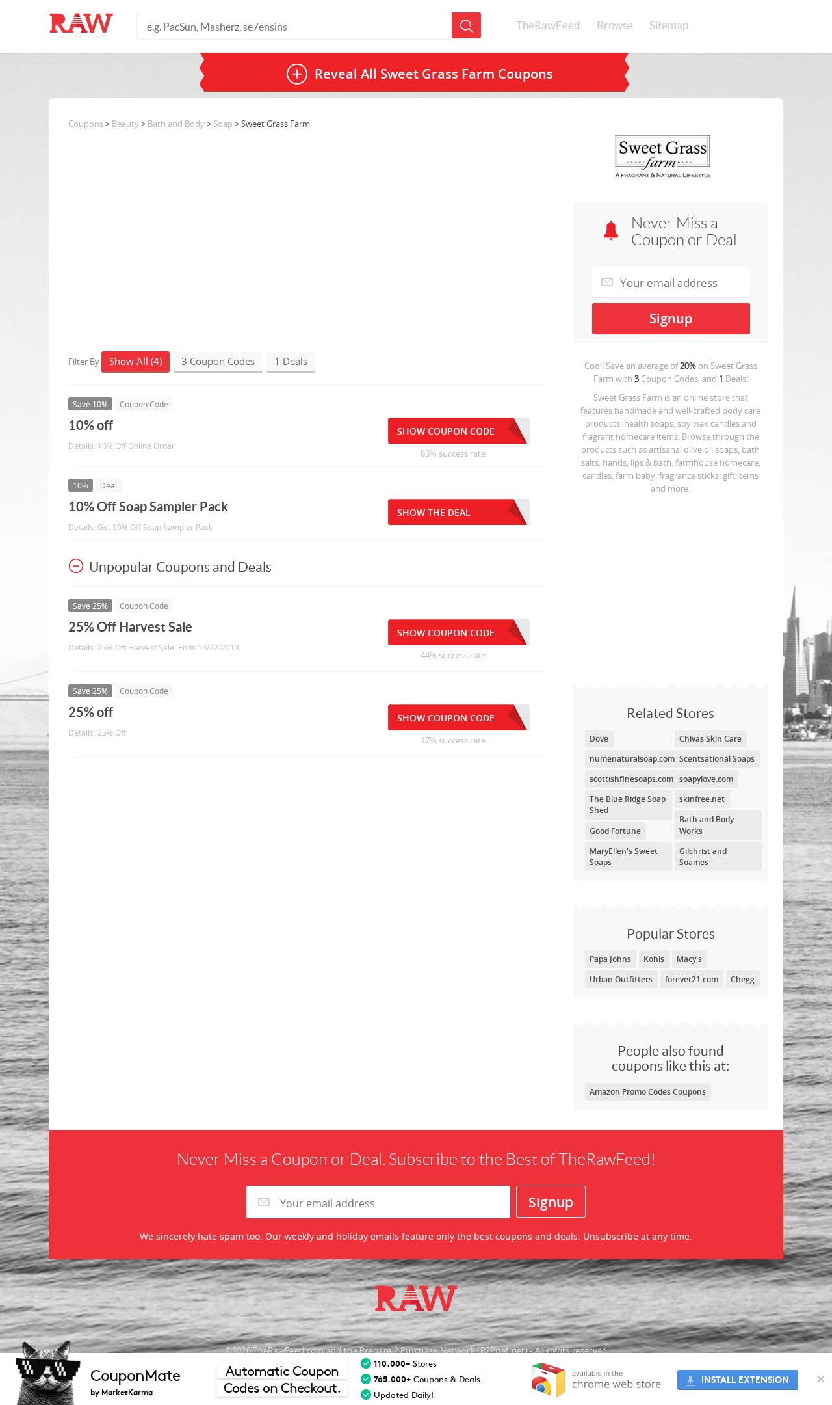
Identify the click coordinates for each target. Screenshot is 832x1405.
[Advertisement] (670, 586)
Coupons (85, 123)
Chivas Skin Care (710, 738)
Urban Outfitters (621, 979)
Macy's (689, 959)
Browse (615, 25)
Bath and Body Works (706, 825)
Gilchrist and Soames (703, 857)
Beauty (125, 123)
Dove (599, 738)
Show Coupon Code (446, 431)
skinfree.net (702, 799)
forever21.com (691, 979)
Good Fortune (615, 830)
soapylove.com (706, 778)
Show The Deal (434, 512)
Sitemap (668, 25)
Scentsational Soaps (717, 758)
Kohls (654, 959)
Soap (223, 123)
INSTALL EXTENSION (745, 1379)
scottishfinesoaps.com (631, 778)
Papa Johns (610, 959)
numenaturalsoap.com (632, 758)
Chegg (743, 979)
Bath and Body (176, 123)
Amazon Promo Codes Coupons (648, 1091)
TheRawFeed (548, 25)
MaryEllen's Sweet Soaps (624, 857)
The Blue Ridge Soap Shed (628, 805)
